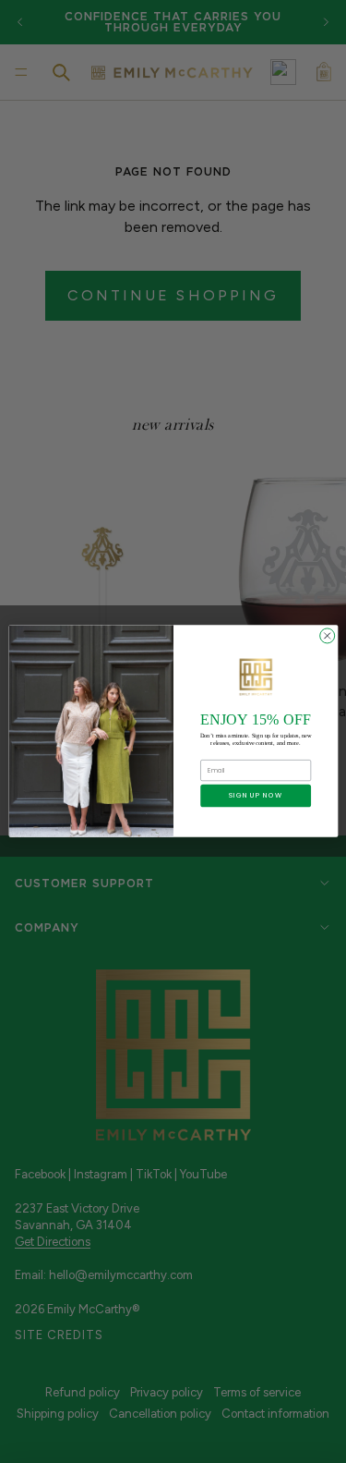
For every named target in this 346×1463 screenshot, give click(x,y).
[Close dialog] (326, 635)
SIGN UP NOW (255, 796)
